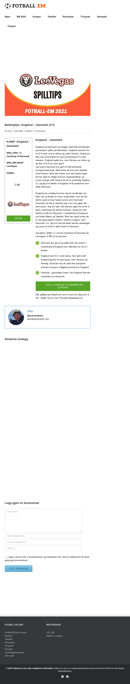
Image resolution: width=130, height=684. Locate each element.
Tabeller (9, 639)
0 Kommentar (40, 131)
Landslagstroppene (14, 652)
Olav (9, 131)
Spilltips (28, 131)
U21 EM (50, 632)
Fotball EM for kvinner (16, 632)
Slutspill (8, 649)
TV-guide (9, 645)
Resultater (10, 642)
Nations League (54, 636)
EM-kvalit (9, 655)
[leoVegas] (18, 199)
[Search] (21, 26)
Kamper (9, 636)
